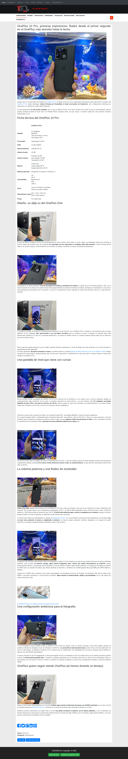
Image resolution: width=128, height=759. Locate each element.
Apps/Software (69, 15)
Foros (27, 2)
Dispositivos (39, 15)
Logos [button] (47, 2)
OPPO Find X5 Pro (38, 707)
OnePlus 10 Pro (51, 102)
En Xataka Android (23, 604)
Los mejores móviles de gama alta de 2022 (44, 604)
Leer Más (21, 740)
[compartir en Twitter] (23, 726)
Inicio (4, 2)
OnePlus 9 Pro (22, 104)
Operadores (48, 15)
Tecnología (58, 15)
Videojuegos (80, 15)
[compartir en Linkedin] (31, 726)
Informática (20, 19)
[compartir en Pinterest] (35, 726)
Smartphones (21, 15)
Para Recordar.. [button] (57, 2)
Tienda (33, 2)
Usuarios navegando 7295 (70, 755)
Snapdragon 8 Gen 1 (59, 518)
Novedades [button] (11, 2)
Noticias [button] (20, 2)
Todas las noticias (33, 740)
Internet (30, 15)
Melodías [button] (39, 2)
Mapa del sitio (54, 755)
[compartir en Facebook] (19, 726)
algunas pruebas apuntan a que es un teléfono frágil (88, 351)
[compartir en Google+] (27, 726)
